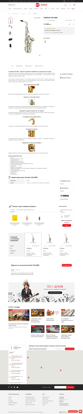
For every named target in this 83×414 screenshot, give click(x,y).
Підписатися (70, 387)
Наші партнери (45, 402)
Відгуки (12, 269)
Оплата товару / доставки (29, 397)
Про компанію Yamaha (64, 199)
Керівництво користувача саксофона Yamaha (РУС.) (66, 78)
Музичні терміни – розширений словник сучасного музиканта (52, 336)
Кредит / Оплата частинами (30, 404)
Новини (9, 398)
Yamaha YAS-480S (67, 215)
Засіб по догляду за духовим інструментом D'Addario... (39, 223)
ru (63, 1)
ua (64, 1)
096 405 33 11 (61, 400)
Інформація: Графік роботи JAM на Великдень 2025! (66, 336)
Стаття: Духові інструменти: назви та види (67, 320)
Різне (68, 8)
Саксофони (23, 13)
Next (10, 48)
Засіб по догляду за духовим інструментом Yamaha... (15, 223)
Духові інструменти (15, 13)
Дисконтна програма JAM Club (47, 400)
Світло (53, 8)
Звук (46, 8)
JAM (9, 13)
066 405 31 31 (61, 401)
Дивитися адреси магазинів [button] (55, 292)
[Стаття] (18, 315)
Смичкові (36, 8)
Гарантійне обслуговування (30, 398)
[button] (40, 55)
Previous (10, 17)
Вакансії (43, 404)
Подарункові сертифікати (12, 402)
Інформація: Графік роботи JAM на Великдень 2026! (36, 320)
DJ (49, 8)
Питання (17, 269)
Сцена (57, 8)
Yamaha (29, 13)
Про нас (9, 1)
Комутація (63, 8)
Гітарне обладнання (17, 8)
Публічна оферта (11, 404)
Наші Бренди (10, 400)
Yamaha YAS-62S (49, 242)
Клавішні (25, 8)
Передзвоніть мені (70, 348)
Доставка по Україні (28, 402)
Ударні (41, 8)
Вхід (68, 1)
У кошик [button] (66, 225)
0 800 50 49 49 (11, 4)
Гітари (9, 8)
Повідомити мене (48, 32)
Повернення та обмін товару (30, 400)
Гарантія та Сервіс (30, 1)
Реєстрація (73, 1)
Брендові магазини (45, 397)
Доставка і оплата (22, 1)
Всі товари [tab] (12, 209)
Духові (30, 8)
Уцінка (73, 8)
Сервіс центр (15, 1)
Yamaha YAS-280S (66, 242)
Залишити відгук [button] (67, 265)
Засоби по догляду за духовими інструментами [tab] (25, 209)
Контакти (37, 1)
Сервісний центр (45, 398)
